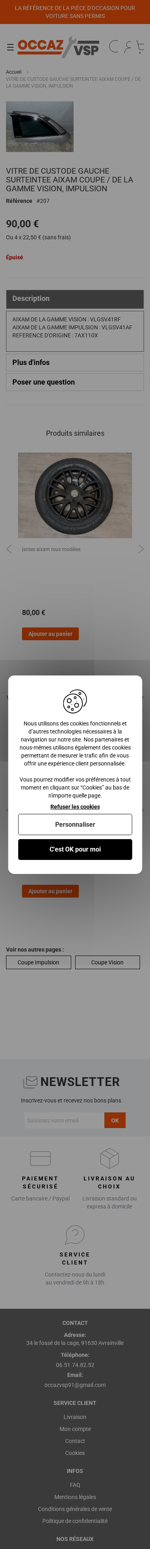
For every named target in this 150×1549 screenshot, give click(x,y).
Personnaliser (75, 824)
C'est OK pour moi (75, 849)
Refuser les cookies (75, 806)
